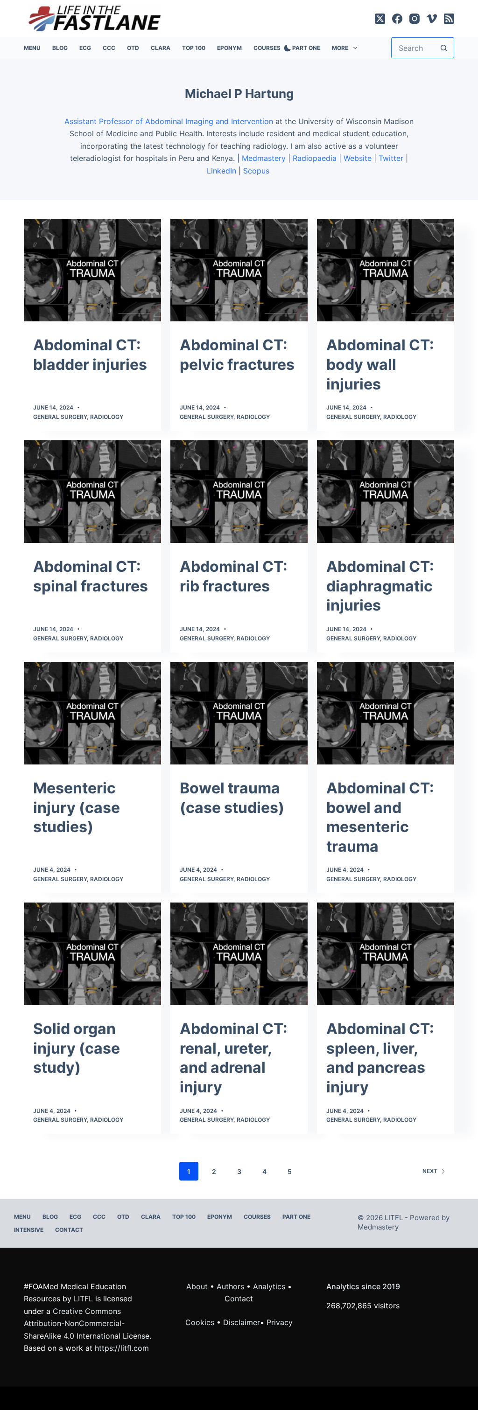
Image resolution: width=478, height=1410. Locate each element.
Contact (69, 1229)
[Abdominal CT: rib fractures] (239, 491)
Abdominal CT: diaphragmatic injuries (380, 585)
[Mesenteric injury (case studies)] (92, 713)
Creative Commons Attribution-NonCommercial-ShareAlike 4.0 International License (86, 1323)
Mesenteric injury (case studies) (76, 807)
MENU (32, 47)
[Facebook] (397, 19)
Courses (267, 47)
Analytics (269, 1286)
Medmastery (264, 158)
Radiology (106, 416)
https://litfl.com (122, 1348)
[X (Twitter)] (380, 19)
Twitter (391, 158)
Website (358, 158)
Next (429, 1170)
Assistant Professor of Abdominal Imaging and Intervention (168, 121)
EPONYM (229, 47)
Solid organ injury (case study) (76, 1048)
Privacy (280, 1322)
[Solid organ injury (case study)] (92, 954)
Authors (230, 1286)
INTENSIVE (28, 1229)
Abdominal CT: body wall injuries (380, 364)
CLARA (160, 47)
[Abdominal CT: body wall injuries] (385, 270)
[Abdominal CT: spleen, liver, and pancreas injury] (385, 954)
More (340, 47)
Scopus (257, 170)
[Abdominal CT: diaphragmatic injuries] (385, 491)
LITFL (83, 1298)
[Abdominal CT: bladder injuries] (92, 270)
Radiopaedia (315, 158)
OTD (133, 47)
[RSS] (449, 19)
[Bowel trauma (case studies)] (239, 713)
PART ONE (306, 47)
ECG (85, 47)
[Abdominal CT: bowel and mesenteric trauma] (385, 713)
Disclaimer (241, 1322)
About (197, 1286)
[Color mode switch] (285, 48)
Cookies (201, 1322)
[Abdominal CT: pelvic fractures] (239, 270)
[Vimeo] (432, 19)
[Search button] (444, 48)
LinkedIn (221, 170)
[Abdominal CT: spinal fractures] (92, 491)
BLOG (60, 47)
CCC (109, 47)
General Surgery (60, 416)
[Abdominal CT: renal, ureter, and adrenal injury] (239, 954)
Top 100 (193, 47)
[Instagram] (414, 19)
